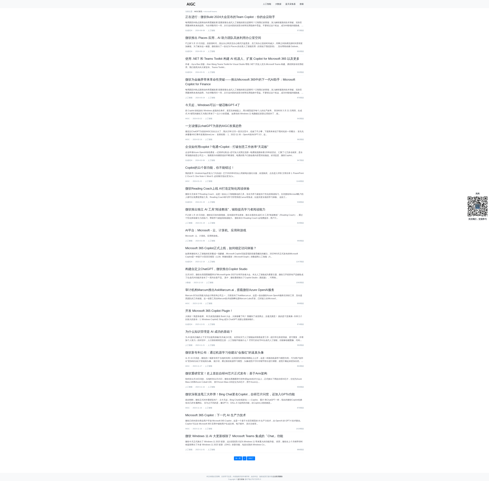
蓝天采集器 (290, 4)
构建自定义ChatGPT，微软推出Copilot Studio (216, 269)
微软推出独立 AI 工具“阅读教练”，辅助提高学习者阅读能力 (225, 209)
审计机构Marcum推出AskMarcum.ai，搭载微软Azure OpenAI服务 (229, 290)
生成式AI (188, 30)
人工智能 (267, 4)
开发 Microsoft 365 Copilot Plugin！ (209, 310)
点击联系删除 (278, 476)
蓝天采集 (240, 479)
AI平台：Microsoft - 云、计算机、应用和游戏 (215, 230)
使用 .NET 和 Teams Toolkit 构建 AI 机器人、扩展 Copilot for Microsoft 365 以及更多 (242, 58)
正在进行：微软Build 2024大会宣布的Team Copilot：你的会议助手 (230, 17)
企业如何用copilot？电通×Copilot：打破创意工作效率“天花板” (226, 146)
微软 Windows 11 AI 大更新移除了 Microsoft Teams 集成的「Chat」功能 (234, 436)
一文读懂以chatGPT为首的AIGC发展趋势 (213, 126)
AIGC (187, 119)
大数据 (278, 4)
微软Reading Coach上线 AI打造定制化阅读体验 (217, 188)
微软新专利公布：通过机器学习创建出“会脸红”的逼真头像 (224, 352)
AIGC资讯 (198, 11)
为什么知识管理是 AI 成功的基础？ (209, 331)
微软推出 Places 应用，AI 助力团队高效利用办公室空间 (223, 37)
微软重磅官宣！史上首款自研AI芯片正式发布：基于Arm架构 (226, 373)
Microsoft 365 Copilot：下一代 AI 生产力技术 (215, 415)
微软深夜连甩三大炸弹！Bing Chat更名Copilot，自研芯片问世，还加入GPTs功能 (240, 394)
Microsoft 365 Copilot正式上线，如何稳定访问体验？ (220, 248)
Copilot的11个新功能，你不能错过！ (209, 167)
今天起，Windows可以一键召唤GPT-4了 (212, 105)
